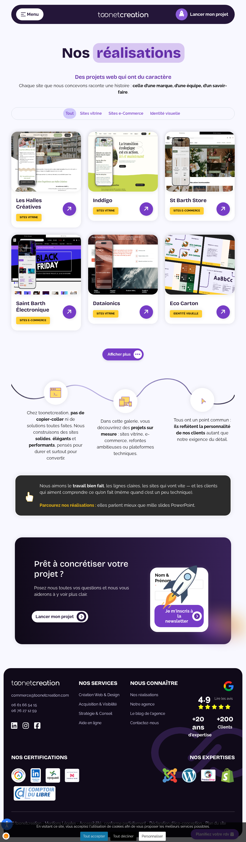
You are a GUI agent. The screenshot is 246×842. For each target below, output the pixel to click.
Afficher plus (119, 354)
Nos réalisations (144, 695)
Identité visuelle (165, 113)
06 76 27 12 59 (24, 710)
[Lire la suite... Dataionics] (146, 311)
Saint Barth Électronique (32, 306)
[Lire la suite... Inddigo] (146, 208)
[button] (6, 836)
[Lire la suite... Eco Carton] (223, 311)
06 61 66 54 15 (24, 705)
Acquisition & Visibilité (98, 704)
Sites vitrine (91, 113)
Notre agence (142, 704)
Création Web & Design (99, 695)
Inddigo (102, 200)
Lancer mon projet (209, 14)
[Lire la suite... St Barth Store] (223, 208)
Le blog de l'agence (147, 713)
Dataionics (106, 303)
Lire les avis (224, 698)
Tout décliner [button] (123, 836)
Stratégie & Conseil (95, 713)
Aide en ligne (90, 723)
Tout (70, 113)
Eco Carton (184, 303)
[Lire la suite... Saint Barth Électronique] (69, 311)
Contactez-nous (144, 723)
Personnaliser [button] (152, 836)
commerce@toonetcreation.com (40, 695)
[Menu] (29, 14)
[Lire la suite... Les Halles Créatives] (69, 208)
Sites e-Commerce (126, 113)
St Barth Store (188, 200)
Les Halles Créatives (29, 203)
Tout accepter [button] (94, 836)
